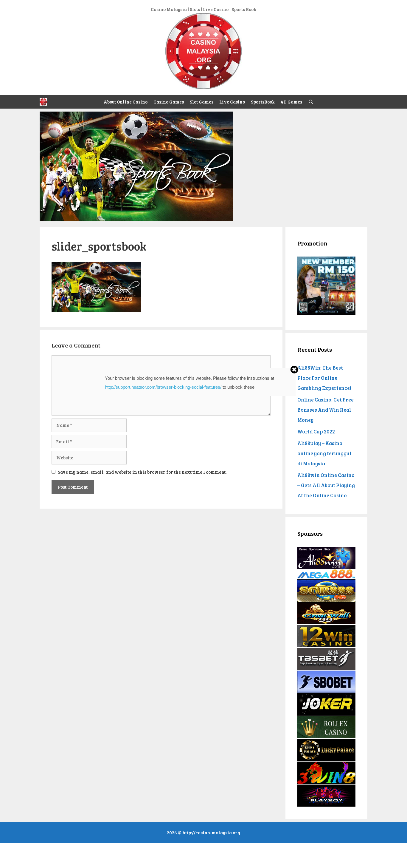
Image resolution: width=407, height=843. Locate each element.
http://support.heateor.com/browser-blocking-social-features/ (163, 387)
